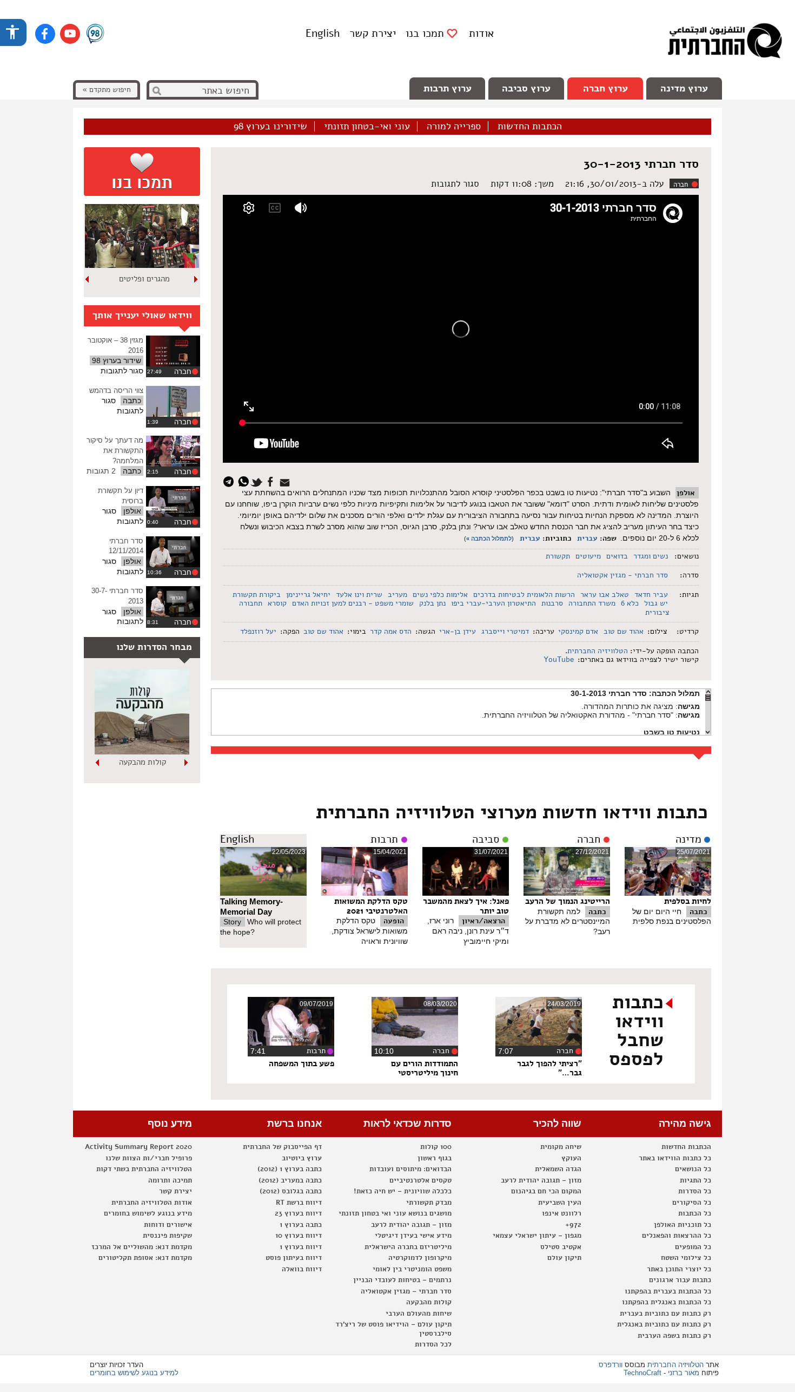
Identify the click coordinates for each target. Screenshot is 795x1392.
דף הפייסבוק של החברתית (282, 1147)
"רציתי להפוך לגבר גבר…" (549, 1068)
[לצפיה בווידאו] (173, 351)
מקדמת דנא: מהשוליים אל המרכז (141, 1247)
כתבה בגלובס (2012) (291, 1191)
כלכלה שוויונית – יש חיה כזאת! (403, 1191)
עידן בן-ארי (457, 631)
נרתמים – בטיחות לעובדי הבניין (402, 1280)
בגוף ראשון (435, 1158)
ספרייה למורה (454, 127)
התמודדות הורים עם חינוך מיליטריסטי (424, 1068)
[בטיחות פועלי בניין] (142, 751)
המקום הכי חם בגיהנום (546, 1191)
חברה (680, 184)
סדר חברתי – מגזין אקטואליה (406, 1291)
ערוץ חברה (605, 88)
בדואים (617, 556)
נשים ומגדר (650, 556)
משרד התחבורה (591, 603)
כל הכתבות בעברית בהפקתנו (668, 1291)
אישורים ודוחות (168, 1225)
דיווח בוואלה (302, 1269)
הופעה (393, 921)
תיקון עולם (564, 1258)
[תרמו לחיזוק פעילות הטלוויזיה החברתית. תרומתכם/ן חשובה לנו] (142, 171)
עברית (587, 538)
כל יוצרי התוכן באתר (679, 1269)
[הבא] (87, 279)
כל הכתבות (694, 1213)
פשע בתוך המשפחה (301, 1063)
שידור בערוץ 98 (116, 360)
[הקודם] (196, 279)
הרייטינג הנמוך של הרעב (567, 901)
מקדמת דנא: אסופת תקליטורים (145, 1258)
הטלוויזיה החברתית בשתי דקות (144, 1169)
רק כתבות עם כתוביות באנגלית (664, 1324)
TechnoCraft (642, 1373)
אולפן (686, 493)
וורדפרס (610, 1365)
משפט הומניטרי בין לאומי (412, 1269)
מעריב (397, 594)
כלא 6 (630, 603)
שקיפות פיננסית (167, 1235)
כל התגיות (695, 1180)
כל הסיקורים (691, 1202)
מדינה (688, 839)
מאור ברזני (683, 1373)
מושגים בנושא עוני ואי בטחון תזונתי (395, 1213)
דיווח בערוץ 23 (298, 1213)
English (323, 33)
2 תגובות (101, 471)
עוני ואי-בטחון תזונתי (367, 127)
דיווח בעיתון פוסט (294, 1258)
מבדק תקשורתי (429, 1202)
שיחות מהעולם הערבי (419, 1313)
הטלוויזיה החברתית (597, 651)
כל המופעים (693, 1247)
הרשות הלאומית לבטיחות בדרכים (524, 594)
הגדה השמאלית (558, 1169)
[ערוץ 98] (95, 34)
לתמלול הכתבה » (489, 538)
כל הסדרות (694, 1191)
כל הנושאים (693, 1169)
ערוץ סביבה (526, 88)
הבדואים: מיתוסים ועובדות (410, 1169)
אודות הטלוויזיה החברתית (151, 1202)
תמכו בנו (425, 33)
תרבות (384, 839)
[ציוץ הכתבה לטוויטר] (258, 481)
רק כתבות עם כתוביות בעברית (665, 1313)
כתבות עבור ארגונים (680, 1280)
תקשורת (558, 556)
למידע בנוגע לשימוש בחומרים (134, 1373)
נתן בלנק (432, 603)
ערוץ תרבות (447, 88)
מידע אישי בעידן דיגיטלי (413, 1235)
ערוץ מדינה (684, 88)
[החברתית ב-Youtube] (70, 34)
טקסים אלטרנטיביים (420, 1180)
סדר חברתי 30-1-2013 (641, 164)
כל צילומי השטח (686, 1258)
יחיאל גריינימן (308, 594)
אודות (481, 33)
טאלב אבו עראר (604, 594)
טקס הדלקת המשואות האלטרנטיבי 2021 (371, 906)
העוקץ (571, 1158)
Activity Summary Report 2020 (138, 1147)
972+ (573, 1225)
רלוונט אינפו (561, 1213)
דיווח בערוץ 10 (298, 1235)
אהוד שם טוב (624, 631)
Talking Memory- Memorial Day (251, 906)
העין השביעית (559, 1202)
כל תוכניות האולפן (682, 1225)
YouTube (557, 659)
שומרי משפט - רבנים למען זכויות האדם (353, 603)
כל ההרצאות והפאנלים (676, 1235)
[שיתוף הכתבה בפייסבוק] (271, 481)
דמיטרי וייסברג (505, 631)
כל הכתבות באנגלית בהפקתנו (666, 1302)
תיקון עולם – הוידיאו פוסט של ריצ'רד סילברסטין (393, 1328)
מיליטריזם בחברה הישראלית (408, 1247)
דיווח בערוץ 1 (301, 1247)
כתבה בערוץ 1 (301, 1225)
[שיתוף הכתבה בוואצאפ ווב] (244, 481)
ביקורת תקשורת (257, 594)
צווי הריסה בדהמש (116, 390)
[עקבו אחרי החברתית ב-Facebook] (45, 34)
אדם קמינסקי (578, 631)
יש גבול (656, 603)
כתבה (698, 912)
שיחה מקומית (560, 1147)
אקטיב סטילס (560, 1247)
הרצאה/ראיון (483, 921)
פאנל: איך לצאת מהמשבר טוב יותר (466, 906)
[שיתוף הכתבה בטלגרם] (231, 481)
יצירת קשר (372, 33)
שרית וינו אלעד (359, 594)
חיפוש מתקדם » (106, 89)
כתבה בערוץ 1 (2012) (289, 1169)
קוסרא (277, 603)
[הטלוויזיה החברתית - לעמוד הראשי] (724, 43)
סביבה (485, 839)
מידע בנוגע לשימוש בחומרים (148, 1213)
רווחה (144, 278)
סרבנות (552, 603)
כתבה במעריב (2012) (290, 1180)
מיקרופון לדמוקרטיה (420, 1258)
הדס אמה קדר (391, 631)
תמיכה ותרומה (170, 1180)
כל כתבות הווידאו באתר (675, 1158)
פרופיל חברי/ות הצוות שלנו (148, 1158)
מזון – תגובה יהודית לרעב (541, 1180)
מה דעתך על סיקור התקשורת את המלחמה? (115, 450)
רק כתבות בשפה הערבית (674, 1336)
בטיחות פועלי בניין (142, 762)
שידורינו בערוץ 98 (270, 127)
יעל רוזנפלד (258, 631)
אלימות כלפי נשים (440, 594)
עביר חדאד (651, 594)
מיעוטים (588, 556)
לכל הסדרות (433, 1344)
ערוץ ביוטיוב (302, 1158)
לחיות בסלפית (687, 901)
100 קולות (436, 1147)
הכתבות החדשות (530, 127)
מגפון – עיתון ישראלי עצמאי (537, 1235)
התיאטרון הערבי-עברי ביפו (493, 603)
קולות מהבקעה (429, 1302)
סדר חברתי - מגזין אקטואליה (622, 575)
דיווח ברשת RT (299, 1202)
